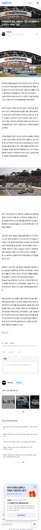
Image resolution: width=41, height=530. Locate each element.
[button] (18, 365)
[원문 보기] (5, 332)
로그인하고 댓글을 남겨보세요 (19, 365)
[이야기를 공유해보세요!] (19, 352)
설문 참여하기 (21, 515)
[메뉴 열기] (37, 3)
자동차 (6, 343)
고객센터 (4, 515)
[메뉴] (36, 34)
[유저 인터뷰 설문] (35, 524)
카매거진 (12, 343)
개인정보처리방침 (7, 524)
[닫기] (35, 486)
